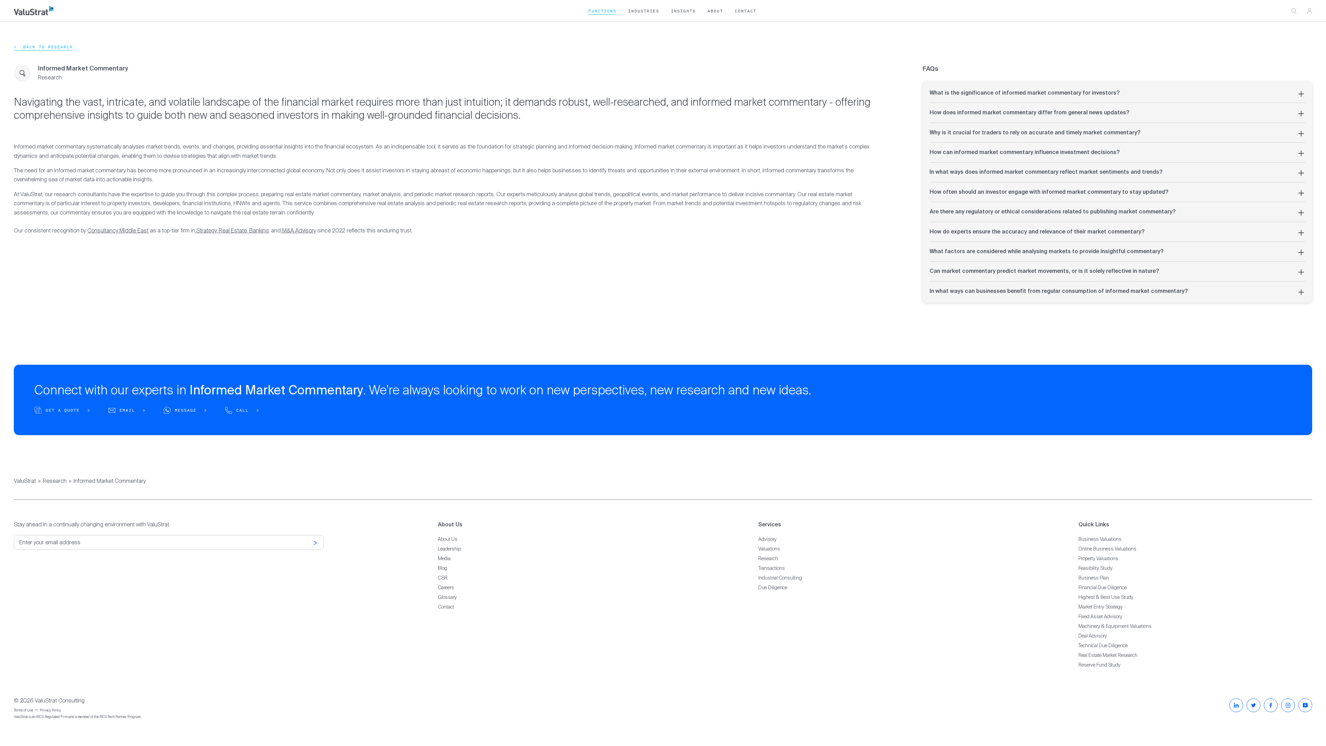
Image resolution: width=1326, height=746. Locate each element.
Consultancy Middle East (117, 230)
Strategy (206, 230)
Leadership (449, 549)
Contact (746, 10)
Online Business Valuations (1107, 549)
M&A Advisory (299, 230)
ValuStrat (25, 481)
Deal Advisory (1092, 636)
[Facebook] (1270, 705)
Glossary (447, 597)
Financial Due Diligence (1102, 587)
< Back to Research (43, 46)
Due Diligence (772, 587)
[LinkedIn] (1236, 705)
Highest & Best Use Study (1105, 597)
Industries (643, 10)
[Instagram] (1288, 705)
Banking (259, 230)
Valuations (769, 549)
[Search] (1294, 11)
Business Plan (1093, 578)
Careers (446, 587)
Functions (602, 10)
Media (444, 558)
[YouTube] (1305, 705)
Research (55, 481)
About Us (448, 539)
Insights (683, 10)
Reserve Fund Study (1099, 665)
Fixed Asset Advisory (1100, 616)
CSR (443, 578)
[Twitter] (1253, 705)
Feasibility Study (1095, 568)
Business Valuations (1100, 539)
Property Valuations (1098, 558)
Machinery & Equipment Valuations (1115, 626)
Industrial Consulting (780, 578)
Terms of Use (23, 710)
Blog (442, 568)
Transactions (771, 568)
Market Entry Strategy (1100, 607)
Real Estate (233, 230)
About (715, 10)
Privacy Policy (50, 710)
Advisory (767, 539)
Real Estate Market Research (1107, 655)
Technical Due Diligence (1103, 645)
